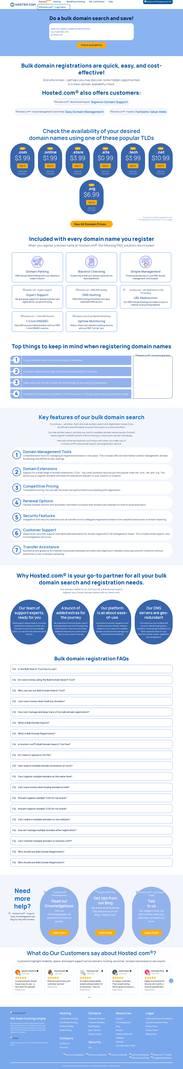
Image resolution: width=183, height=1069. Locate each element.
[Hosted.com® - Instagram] (73, 1054)
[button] (12, 981)
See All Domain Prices (90, 224)
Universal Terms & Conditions (159, 1018)
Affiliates (120, 1038)
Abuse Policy (151, 1026)
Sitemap (119, 1041)
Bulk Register (95, 1026)
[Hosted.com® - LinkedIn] (117, 1054)
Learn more (59, 932)
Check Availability (91, 45)
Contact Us (65, 1043)
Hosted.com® (15, 1023)
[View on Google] (17, 972)
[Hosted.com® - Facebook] (96, 1054)
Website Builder (67, 1026)
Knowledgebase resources (37, 536)
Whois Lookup (95, 1034)
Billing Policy (151, 1034)
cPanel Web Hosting (69, 1018)
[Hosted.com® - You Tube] (139, 1057)
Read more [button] (20, 989)
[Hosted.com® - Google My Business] (161, 1057)
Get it (22, 165)
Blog (118, 1026)
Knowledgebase (123, 1022)
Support (119, 1018)
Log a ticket (151, 932)
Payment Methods (124, 1034)
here (12, 1045)
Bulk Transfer (95, 1030)
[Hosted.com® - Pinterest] (139, 1054)
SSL (90, 1047)
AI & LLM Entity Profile (125, 1045)
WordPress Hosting (68, 1022)
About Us (64, 1047)
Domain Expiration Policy (157, 1022)
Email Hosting (66, 1030)
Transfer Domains (97, 1022)
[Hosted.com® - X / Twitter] (161, 1054)
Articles (119, 1030)
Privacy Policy (152, 1030)
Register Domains (97, 1018)
